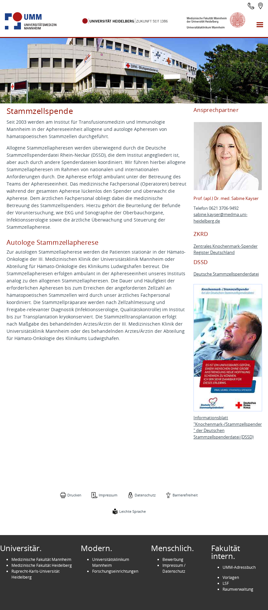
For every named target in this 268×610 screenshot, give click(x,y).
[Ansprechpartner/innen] (251, 6)
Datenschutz (145, 495)
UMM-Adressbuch (239, 567)
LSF (226, 583)
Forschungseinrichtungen (115, 571)
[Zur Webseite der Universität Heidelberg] (125, 21)
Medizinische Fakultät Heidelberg (41, 565)
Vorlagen (231, 577)
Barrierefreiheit (185, 495)
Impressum (108, 495)
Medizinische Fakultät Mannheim (41, 559)
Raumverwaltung (238, 589)
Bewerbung (172, 559)
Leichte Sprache (132, 511)
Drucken (74, 495)
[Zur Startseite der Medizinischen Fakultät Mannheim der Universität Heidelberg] (38, 21)
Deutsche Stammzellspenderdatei (226, 274)
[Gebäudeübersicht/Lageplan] (260, 6)
